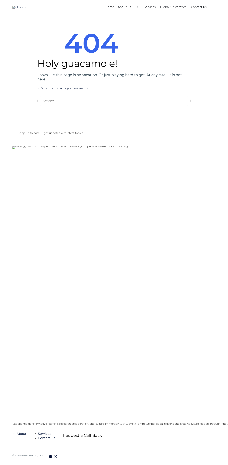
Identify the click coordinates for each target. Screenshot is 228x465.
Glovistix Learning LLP (31, 455)
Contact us (198, 7)
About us (124, 7)
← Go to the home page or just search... (63, 88)
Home (109, 7)
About (21, 434)
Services (150, 7)
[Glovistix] (19, 7)
